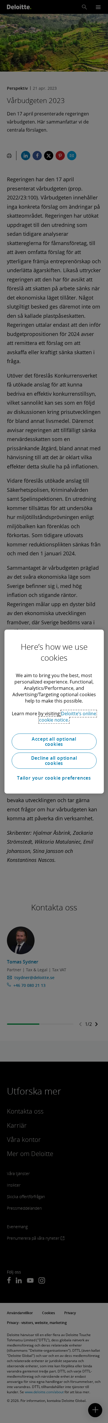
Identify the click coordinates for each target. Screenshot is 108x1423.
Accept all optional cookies (54, 741)
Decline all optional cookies (54, 760)
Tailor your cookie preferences (54, 778)
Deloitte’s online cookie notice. (67, 716)
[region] (54, 711)
